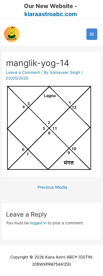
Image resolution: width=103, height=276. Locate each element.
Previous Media (52, 187)
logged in (38, 223)
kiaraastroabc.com (50, 14)
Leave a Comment (23, 72)
